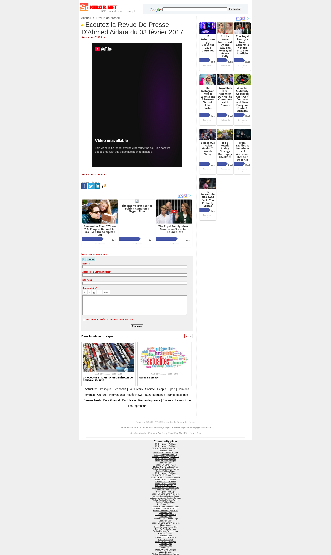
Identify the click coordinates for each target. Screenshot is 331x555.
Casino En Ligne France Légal (165, 519)
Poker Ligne (165, 548)
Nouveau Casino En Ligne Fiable (165, 496)
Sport (171, 389)
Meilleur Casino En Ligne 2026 (165, 510)
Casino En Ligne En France (165, 454)
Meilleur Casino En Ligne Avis (165, 467)
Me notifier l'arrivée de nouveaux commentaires (109, 319)
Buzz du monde (155, 394)
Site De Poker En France (165, 486)
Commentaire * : (90, 288)
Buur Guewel (111, 400)
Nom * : (86, 264)
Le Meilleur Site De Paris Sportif (165, 488)
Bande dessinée (177, 394)
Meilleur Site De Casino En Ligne (165, 475)
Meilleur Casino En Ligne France (165, 448)
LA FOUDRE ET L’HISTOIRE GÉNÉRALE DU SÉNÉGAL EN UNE (108, 379)
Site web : (87, 280)
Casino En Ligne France (166, 465)
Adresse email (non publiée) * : (97, 272)
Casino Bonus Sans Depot (165, 508)
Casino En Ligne (165, 450)
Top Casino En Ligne (165, 504)
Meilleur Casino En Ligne (165, 444)
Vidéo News (135, 394)
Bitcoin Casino (166, 525)
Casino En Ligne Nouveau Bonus (165, 506)
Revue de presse (108, 18)
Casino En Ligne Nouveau (165, 515)
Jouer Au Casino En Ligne (165, 529)
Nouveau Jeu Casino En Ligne (165, 452)
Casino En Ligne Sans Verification (165, 494)
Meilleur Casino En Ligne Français (165, 477)
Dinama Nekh (92, 400)
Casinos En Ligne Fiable (166, 481)
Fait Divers (136, 389)
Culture (102, 394)
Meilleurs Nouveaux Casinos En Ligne (165, 498)
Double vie (129, 400)
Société (150, 389)
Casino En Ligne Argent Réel (165, 527)
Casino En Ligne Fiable (165, 471)
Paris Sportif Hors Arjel (165, 492)
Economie (119, 389)
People (161, 389)
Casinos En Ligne (165, 533)
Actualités (91, 389)
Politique (105, 389)
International (117, 394)
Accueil (86, 18)
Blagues (168, 400)
